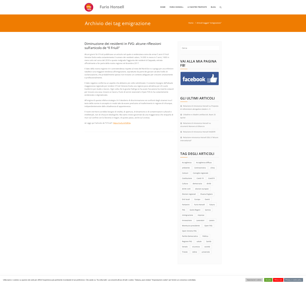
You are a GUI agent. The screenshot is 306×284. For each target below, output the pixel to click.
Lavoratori (200, 220)
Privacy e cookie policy (293, 280)
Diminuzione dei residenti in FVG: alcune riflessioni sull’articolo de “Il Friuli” (123, 45)
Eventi (207, 199)
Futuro (212, 204)
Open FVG (208, 225)
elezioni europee (202, 189)
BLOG (213, 7)
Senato (185, 247)
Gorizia (208, 210)
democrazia (197, 183)
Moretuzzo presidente (191, 225)
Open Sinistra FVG (189, 231)
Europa (197, 199)
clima (212, 168)
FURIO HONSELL (177, 7)
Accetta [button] (268, 280)
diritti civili (186, 189)
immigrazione (187, 215)
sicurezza (196, 247)
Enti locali (186, 199)
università (206, 252)
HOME (163, 7)
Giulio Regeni (195, 210)
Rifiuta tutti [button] (278, 280)
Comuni (185, 173)
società (207, 247)
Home (191, 23)
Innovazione (187, 220)
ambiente (186, 168)
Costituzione (187, 178)
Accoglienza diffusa (204, 162)
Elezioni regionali (189, 194)
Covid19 (211, 178)
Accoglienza (186, 162)
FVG (183, 210)
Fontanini (186, 204)
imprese (201, 215)
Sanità (208, 241)
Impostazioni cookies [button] (254, 280)
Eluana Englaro (206, 194)
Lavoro (211, 220)
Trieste (185, 252)
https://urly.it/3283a (122, 123)
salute (199, 241)
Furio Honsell (199, 204)
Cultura (185, 183)
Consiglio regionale (200, 173)
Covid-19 (200, 178)
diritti (209, 183)
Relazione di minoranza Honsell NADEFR (199, 132)
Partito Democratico (190, 236)
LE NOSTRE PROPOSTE (197, 7)
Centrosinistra (200, 168)
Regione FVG (187, 241)
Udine (194, 252)
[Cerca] (220, 7)
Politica (205, 236)
